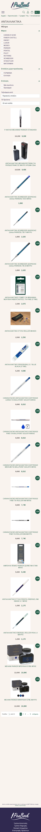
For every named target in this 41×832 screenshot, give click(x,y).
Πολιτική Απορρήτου (20, 828)
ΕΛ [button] (37, 12)
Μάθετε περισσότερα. (20, 805)
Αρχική (3, 16)
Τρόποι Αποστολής (20, 823)
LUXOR (6, 43)
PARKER (7, 48)
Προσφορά (7, 88)
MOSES (6, 45)
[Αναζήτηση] (23, 12)
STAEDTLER (8, 61)
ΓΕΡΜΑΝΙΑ (8, 73)
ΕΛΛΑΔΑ (7, 75)
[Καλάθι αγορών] (32, 12)
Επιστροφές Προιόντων (20, 830)
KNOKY (6, 40)
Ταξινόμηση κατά (7, 92)
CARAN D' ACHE (10, 35)
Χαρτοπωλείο (12, 16)
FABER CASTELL (10, 38)
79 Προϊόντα (5, 100)
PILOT (6, 53)
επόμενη (35, 714)
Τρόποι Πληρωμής (20, 826)
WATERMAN (8, 63)
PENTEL (7, 50)
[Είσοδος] (28, 12)
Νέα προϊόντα (8, 85)
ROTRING (7, 56)
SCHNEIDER (8, 58)
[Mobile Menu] (3, 12)
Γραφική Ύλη (23, 16)
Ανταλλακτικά (35, 16)
